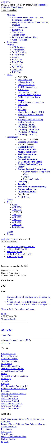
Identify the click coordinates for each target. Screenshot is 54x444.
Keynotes (22, 109)
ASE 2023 (16, 214)
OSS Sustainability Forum (29, 94)
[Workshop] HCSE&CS (28, 129)
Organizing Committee (28, 142)
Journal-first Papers (26, 84)
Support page (6, 343)
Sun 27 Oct (17, 60)
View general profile (8, 319)
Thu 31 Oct (17, 69)
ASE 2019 (16, 224)
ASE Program (18, 47)
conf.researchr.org (14, 340)
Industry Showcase (26, 82)
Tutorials (21, 107)
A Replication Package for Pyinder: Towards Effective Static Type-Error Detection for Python (28, 303)
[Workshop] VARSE (27, 134)
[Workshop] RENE (26, 124)
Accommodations (20, 27)
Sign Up (4, 441)
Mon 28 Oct (17, 62)
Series (14, 204)
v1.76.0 (26, 340)
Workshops (23, 104)
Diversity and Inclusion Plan (24, 37)
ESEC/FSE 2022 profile (17, 249)
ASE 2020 (16, 222)
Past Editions (18, 227)
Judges (26, 177)
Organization (12, 137)
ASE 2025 (16, 209)
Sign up (10, 234)
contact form (6, 335)
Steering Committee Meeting (30, 119)
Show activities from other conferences (18, 309)
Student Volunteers (26, 122)
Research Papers (25, 79)
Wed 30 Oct (17, 67)
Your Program (18, 50)
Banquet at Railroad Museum (30, 114)
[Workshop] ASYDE (27, 127)
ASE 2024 (5, 239)
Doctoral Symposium (27, 92)
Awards (15, 57)
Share (3, 314)
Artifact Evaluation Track (29, 97)
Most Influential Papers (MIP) (31, 112)
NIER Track (23, 89)
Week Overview (19, 52)
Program (10, 45)
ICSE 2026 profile (15, 256)
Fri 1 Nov (16, 72)
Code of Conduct (19, 40)
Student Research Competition (31, 102)
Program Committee (32, 179)
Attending (11, 15)
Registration (17, 30)
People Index (23, 197)
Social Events (18, 55)
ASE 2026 (16, 207)
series (14, 239)
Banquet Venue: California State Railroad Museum (23, 424)
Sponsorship (12, 42)
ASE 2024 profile (9, 242)
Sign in (10, 232)
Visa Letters (17, 32)
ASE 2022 (16, 217)
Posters (21, 99)
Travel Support (18, 35)
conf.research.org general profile (21, 246)
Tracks (9, 74)
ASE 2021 (16, 219)
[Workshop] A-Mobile (27, 132)
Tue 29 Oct (17, 64)
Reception (22, 117)
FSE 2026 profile (14, 251)
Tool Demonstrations (27, 87)
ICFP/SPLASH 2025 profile (19, 254)
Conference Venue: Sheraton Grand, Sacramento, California (28, 18)
